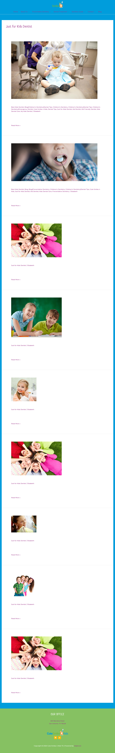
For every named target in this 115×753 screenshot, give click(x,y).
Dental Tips (52, 109)
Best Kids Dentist (17, 107)
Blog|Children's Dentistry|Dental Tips (38, 107)
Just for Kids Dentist (64, 109)
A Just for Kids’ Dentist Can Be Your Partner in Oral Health (47, 405)
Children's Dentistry (60, 107)
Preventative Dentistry (60, 191)
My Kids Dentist (26, 111)
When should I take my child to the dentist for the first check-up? (52, 103)
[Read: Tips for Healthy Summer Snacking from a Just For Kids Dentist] (36, 317)
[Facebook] (55, 737)
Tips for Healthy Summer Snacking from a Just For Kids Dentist (50, 341)
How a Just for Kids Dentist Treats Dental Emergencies (45, 479)
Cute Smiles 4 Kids (40, 109)
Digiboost (77, 746)
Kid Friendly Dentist (88, 109)
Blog (26, 189)
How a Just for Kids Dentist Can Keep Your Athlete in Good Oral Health (55, 537)
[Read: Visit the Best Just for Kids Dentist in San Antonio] (36, 653)
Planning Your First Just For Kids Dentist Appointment (44, 261)
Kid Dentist (77, 109)
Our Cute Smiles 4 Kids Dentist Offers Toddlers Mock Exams (48, 600)
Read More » (16, 126)
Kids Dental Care (45, 191)
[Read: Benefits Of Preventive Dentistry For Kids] (54, 162)
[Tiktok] (59, 737)
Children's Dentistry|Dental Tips (80, 107)
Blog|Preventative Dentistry (39, 189)
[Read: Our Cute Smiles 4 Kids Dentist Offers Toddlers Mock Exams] (23, 584)
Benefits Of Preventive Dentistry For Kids (37, 185)
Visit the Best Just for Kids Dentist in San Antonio (42, 674)
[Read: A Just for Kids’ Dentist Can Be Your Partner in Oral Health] (23, 389)
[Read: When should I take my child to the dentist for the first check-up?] (54, 70)
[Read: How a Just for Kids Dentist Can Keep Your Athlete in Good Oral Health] (23, 524)
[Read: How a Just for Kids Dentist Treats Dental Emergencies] (36, 458)
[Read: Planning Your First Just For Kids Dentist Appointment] (36, 240)
